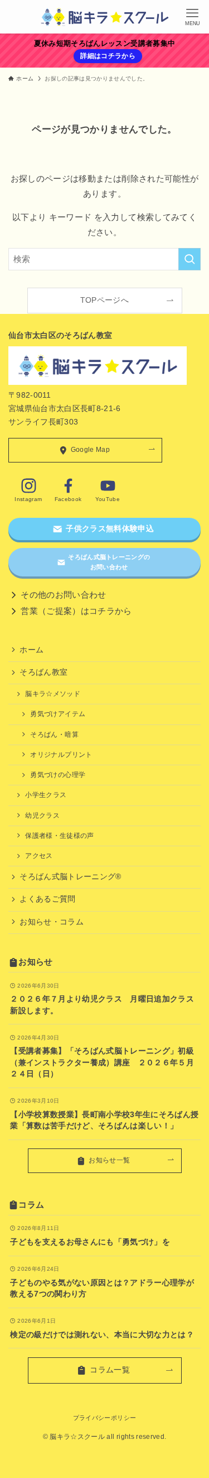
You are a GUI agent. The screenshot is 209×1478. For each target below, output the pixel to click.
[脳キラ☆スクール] (104, 17)
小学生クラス (45, 795)
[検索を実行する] (189, 259)
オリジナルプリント (61, 755)
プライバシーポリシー (104, 1417)
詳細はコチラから (107, 56)
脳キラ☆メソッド (52, 694)
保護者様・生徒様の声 (59, 836)
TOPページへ (104, 300)
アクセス (38, 856)
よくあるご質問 (47, 899)
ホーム (31, 650)
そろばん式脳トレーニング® (70, 877)
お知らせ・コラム (52, 922)
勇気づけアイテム (57, 714)
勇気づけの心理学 (57, 775)
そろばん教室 (43, 672)
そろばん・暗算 (54, 734)
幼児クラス (42, 815)
